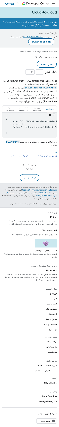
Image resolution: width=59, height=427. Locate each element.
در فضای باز (52, 329)
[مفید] (40, 57)
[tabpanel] (29, 125)
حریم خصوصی (43, 413)
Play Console (50, 382)
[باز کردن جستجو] (18, 3)
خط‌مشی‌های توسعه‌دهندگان (46, 370)
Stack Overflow (49, 396)
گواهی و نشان (51, 341)
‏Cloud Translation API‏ (33, 36)
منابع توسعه (52, 352)
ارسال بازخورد (47, 64)
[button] (37, 109)
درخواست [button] (50, 109)
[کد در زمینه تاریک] (49, 115)
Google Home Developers (46, 52)
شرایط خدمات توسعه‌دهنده (46, 365)
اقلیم (55, 298)
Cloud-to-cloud (44, 12)
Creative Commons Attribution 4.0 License (39, 190)
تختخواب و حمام (50, 324)
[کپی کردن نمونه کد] (54, 115)
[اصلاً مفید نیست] (36, 57)
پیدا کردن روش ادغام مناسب (46, 250)
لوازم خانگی (52, 314)
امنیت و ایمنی (52, 303)
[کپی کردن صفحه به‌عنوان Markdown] (32, 72)
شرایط (54, 413)
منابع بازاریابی (51, 347)
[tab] (50, 109)
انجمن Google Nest (48, 401)
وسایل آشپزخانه (51, 319)
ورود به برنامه (8, 3)
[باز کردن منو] (53, 3)
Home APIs (51, 270)
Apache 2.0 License (44, 193)
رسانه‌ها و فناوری (50, 309)
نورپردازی (53, 293)
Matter (53, 217)
